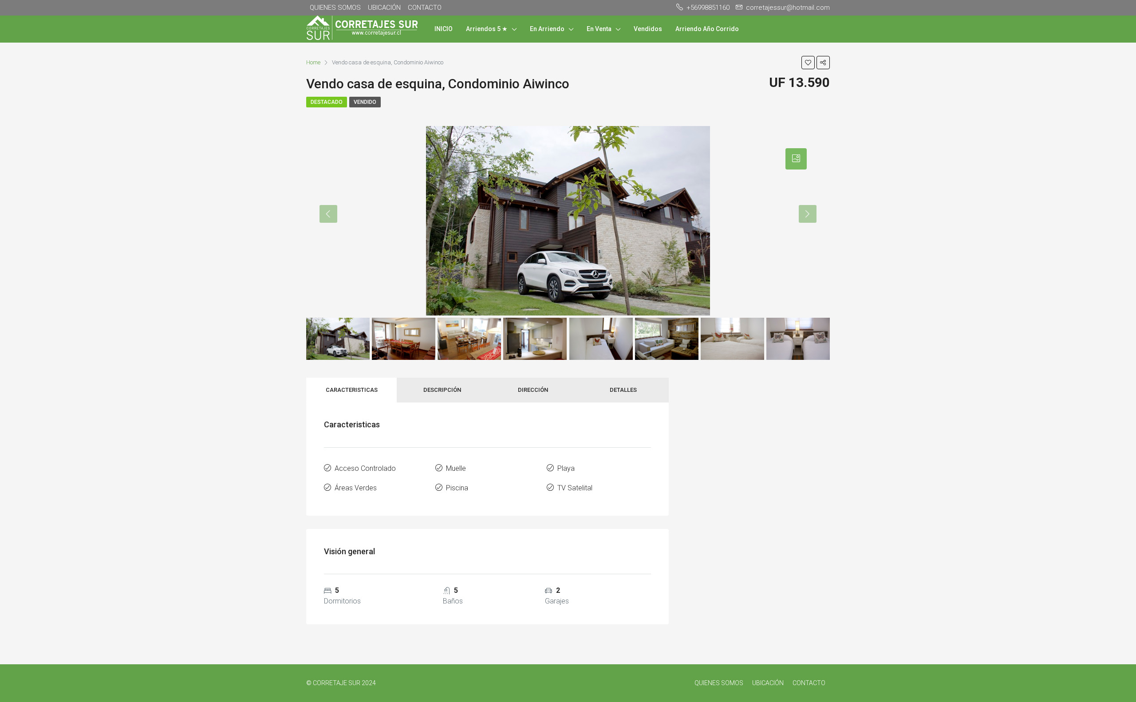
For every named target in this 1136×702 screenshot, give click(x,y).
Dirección (533, 389)
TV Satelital (574, 488)
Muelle (456, 468)
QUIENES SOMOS (335, 8)
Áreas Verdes (356, 488)
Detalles (623, 389)
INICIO (443, 28)
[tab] (796, 159)
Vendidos (648, 28)
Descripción (442, 389)
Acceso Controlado (365, 468)
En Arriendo (547, 28)
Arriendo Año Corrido (707, 28)
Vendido (365, 102)
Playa (566, 468)
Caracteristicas (352, 389)
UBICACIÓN (384, 8)
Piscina (457, 488)
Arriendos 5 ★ (487, 28)
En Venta (599, 28)
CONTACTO (425, 8)
